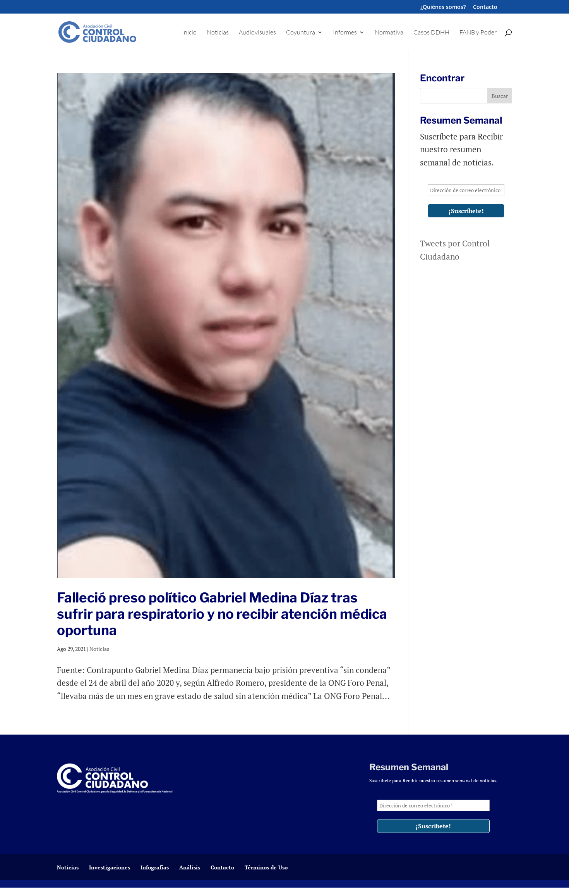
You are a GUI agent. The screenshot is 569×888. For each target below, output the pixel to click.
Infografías (155, 867)
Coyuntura (300, 32)
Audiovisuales (257, 32)
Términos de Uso (266, 867)
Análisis (189, 867)
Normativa (389, 32)
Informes (345, 32)
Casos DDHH (431, 32)
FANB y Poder (478, 32)
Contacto (485, 7)
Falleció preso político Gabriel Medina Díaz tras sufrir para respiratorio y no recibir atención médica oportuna (222, 613)
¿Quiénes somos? (443, 7)
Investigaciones (109, 867)
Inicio (189, 32)
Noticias (218, 32)
